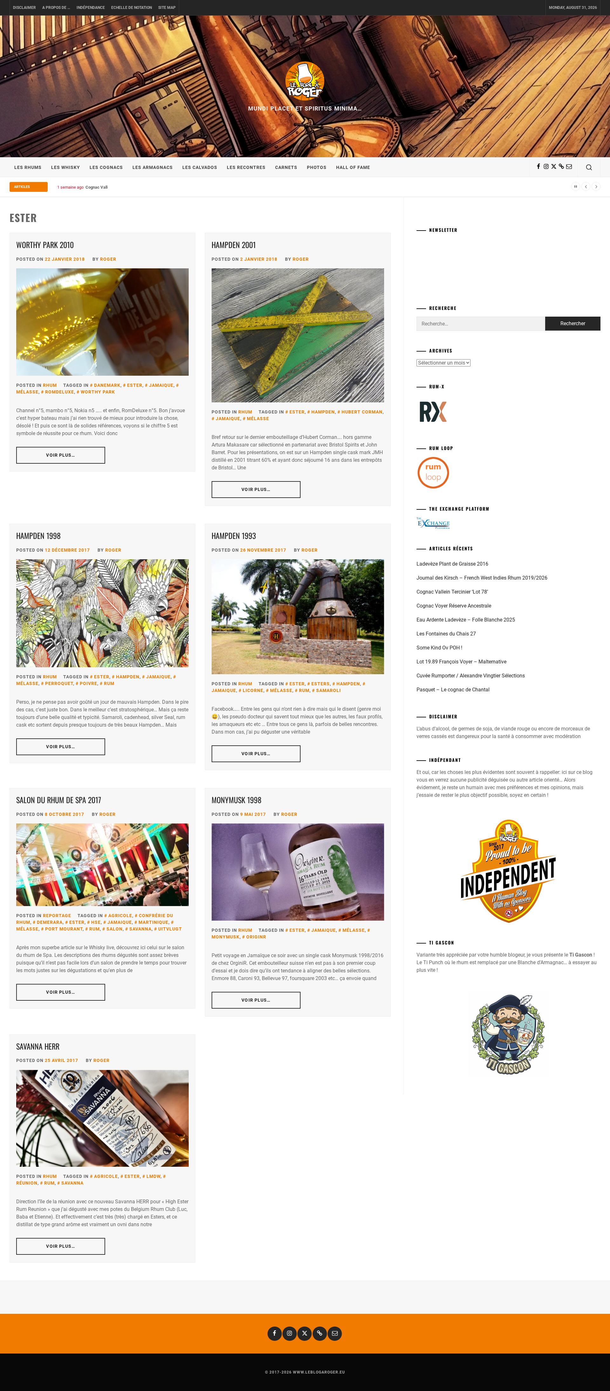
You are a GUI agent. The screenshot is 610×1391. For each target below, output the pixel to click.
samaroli (328, 690)
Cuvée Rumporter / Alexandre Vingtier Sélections (471, 676)
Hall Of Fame (353, 167)
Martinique (153, 922)
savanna (140, 928)
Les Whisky (65, 167)
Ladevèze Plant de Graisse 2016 (452, 564)
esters (320, 683)
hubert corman (362, 411)
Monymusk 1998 (236, 799)
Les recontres (246, 167)
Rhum (50, 385)
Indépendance (91, 7)
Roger (108, 259)
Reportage (57, 915)
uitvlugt (170, 928)
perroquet (59, 683)
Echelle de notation (131, 7)
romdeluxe (59, 391)
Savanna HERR (37, 1046)
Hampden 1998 (38, 535)
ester (134, 385)
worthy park (98, 391)
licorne (253, 690)
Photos (317, 167)
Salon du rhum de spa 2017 (58, 799)
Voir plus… (60, 455)
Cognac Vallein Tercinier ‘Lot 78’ (452, 592)
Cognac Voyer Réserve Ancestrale (454, 606)
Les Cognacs (106, 167)
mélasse (258, 418)
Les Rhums (28, 167)
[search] (589, 167)
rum (109, 683)
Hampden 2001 (234, 244)
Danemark (107, 385)
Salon (114, 928)
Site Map (167, 7)
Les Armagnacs (152, 167)
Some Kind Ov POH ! (439, 648)
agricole (120, 915)
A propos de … (56, 7)
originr (256, 936)
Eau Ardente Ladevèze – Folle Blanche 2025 (466, 620)
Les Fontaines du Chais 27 (446, 634)
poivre (88, 683)
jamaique (161, 385)
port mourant (64, 928)
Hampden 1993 (234, 535)
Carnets (286, 167)
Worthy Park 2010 (45, 244)
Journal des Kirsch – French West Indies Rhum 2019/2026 (482, 578)
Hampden (323, 411)
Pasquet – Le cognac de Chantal (453, 690)
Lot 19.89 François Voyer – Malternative (461, 662)
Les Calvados (199, 167)
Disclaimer (24, 7)
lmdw (153, 1176)
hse (96, 922)
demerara (50, 922)
